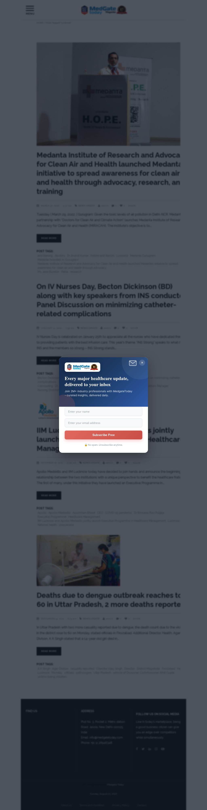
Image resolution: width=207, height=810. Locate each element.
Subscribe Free (103, 435)
